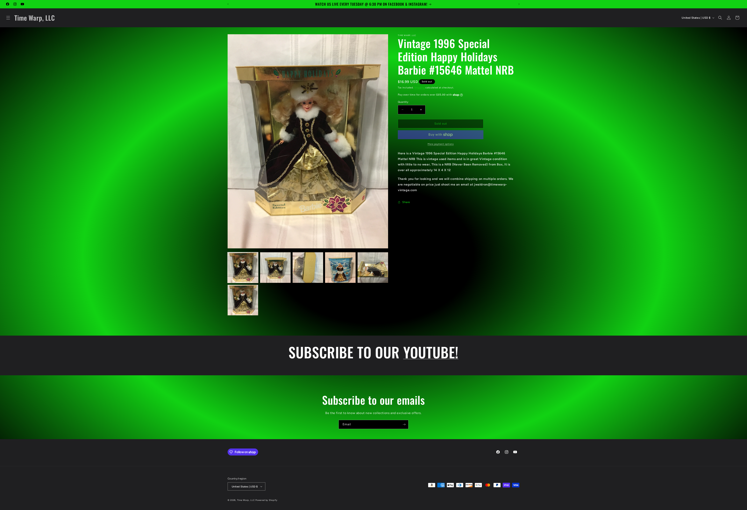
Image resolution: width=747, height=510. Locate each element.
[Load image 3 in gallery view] (308, 267)
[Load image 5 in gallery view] (373, 267)
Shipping (419, 87)
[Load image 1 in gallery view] (243, 267)
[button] (8, 17)
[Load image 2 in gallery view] (275, 267)
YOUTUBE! (431, 351)
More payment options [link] (441, 144)
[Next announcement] (519, 4)
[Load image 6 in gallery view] (243, 300)
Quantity (403, 101)
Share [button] (406, 202)
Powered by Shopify (266, 500)
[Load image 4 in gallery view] (340, 267)
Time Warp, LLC (246, 500)
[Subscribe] (404, 424)
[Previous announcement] (228, 4)
